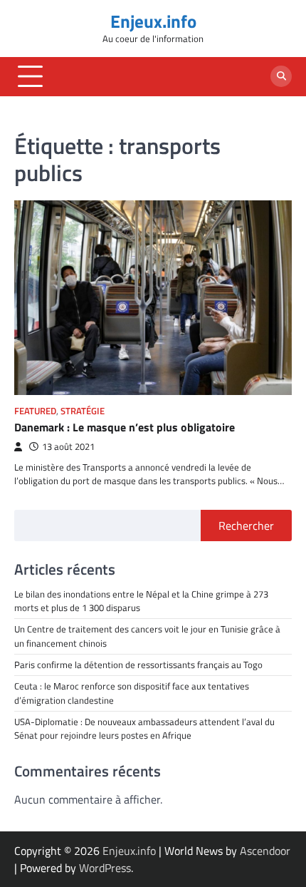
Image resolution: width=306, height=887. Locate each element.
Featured (35, 411)
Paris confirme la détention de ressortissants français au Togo (138, 664)
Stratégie (82, 411)
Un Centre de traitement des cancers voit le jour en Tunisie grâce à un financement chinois (147, 636)
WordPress (105, 867)
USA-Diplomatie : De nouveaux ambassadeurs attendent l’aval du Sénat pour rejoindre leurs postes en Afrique (145, 728)
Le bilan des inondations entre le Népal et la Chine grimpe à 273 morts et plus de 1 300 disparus (141, 601)
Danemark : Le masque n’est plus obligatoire (126, 427)
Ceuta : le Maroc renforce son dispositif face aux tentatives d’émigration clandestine (131, 693)
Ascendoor (265, 850)
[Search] (281, 76)
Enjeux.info (153, 21)
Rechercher (246, 525)
